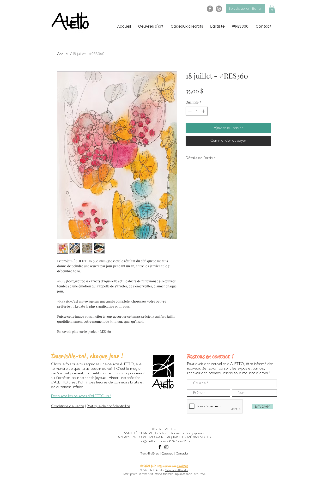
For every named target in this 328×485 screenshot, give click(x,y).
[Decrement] (189, 111)
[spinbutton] (196, 111)
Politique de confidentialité (108, 406)
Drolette (182, 466)
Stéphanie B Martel (176, 470)
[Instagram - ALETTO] (219, 9)
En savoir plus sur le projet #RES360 (84, 331)
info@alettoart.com (152, 441)
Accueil (63, 54)
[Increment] (204, 111)
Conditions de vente (67, 406)
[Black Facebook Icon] (159, 447)
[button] (271, 9)
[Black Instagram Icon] (166, 447)
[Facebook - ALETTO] (210, 9)
